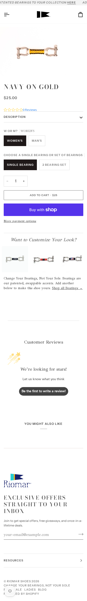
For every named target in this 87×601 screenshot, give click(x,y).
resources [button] (13, 560)
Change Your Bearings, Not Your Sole (37, 585)
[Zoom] (9, 67)
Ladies (30, 589)
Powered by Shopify (21, 593)
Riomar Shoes (19, 581)
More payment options (20, 221)
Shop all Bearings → (67, 288)
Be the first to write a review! (44, 391)
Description (15, 117)
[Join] (79, 534)
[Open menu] (11, 14)
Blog (42, 589)
